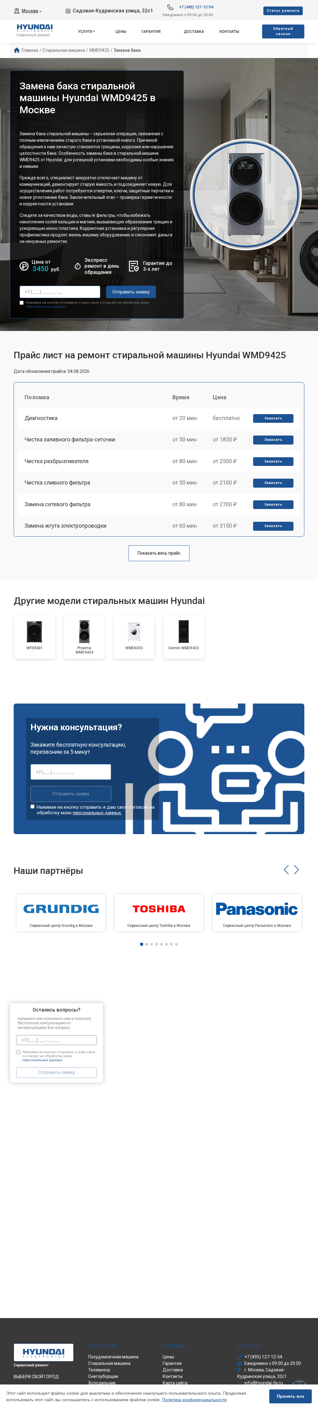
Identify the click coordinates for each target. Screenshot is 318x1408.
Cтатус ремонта (283, 11)
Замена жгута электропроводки (66, 525)
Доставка (194, 31)
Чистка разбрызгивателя (57, 461)
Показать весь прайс (159, 553)
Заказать (273, 418)
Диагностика (41, 418)
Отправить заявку (131, 291)
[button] (286, 870)
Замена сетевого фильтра (57, 504)
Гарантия (151, 31)
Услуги (85, 31)
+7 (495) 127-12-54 (196, 7)
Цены (121, 31)
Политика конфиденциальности (194, 1399)
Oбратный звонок (283, 31)
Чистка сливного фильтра (57, 482)
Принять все (290, 1396)
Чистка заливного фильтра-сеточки (70, 439)
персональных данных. (46, 307)
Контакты (229, 31)
